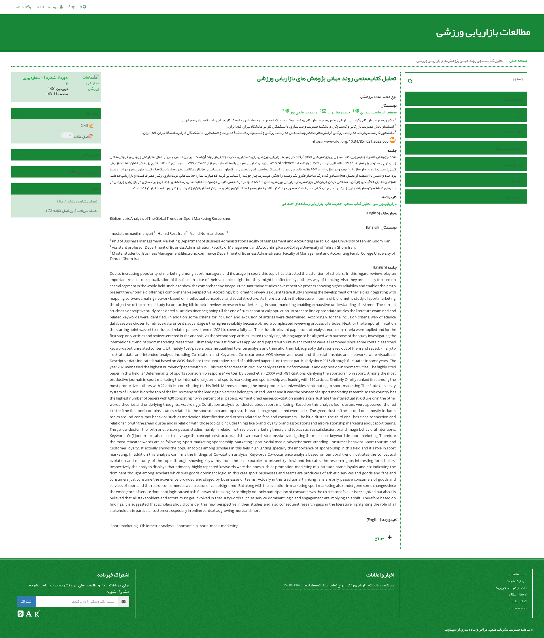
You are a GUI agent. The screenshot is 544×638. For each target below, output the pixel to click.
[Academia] (28, 614)
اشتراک (26, 601)
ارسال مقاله (513, 164)
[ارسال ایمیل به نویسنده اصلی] (324, 111)
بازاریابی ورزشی (385, 203)
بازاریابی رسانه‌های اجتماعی (302, 203)
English (75, 7)
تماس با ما (514, 197)
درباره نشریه (516, 581)
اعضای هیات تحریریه (511, 587)
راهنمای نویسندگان (507, 148)
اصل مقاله (76, 136)
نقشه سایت (517, 608)
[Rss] (20, 614)
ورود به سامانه (48, 7)
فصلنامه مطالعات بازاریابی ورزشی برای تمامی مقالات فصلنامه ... (347, 585)
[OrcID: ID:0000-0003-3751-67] (287, 110)
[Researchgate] (37, 614)
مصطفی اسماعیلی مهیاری (378, 112)
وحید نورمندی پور (303, 112)
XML (85, 126)
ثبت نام (21, 7)
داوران (517, 181)
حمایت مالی (333, 203)
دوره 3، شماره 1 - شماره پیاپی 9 (45, 80)
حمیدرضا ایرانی (338, 112)
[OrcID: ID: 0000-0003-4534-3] (357, 110)
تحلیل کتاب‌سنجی (357, 203)
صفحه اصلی (518, 60)
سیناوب (451, 629)
